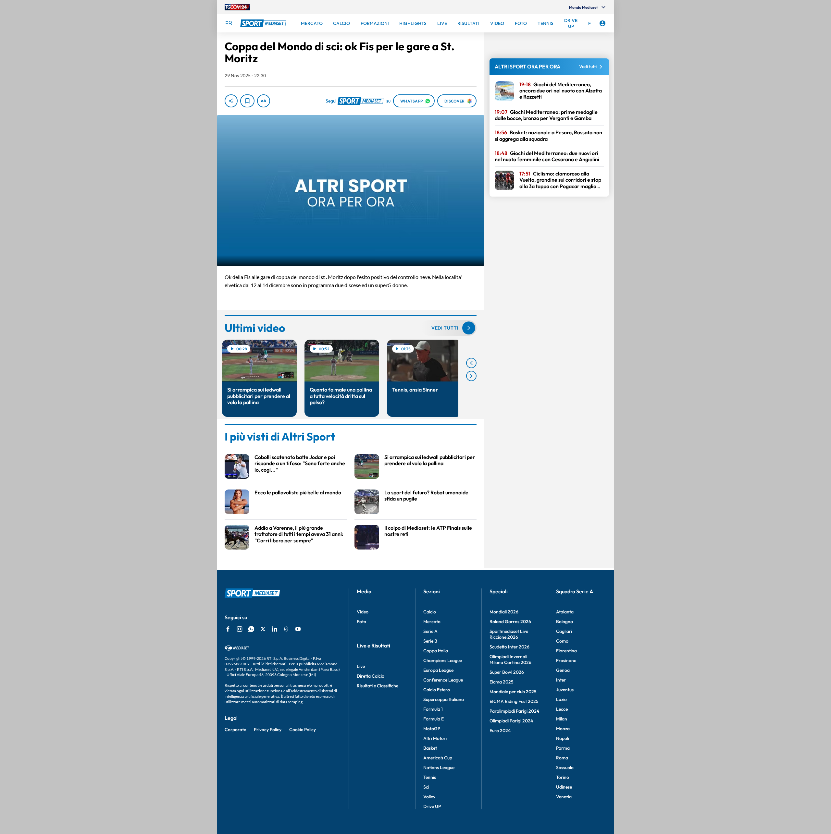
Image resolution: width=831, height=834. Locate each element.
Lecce (562, 709)
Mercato (431, 621)
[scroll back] (471, 363)
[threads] (286, 629)
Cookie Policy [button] (302, 729)
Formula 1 (433, 709)
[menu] (228, 23)
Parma (563, 748)
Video (362, 612)
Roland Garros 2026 (510, 621)
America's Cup (437, 758)
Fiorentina (566, 651)
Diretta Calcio (370, 676)
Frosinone (566, 660)
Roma (562, 758)
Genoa (563, 670)
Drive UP (432, 806)
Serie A (430, 631)
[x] (263, 629)
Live (361, 666)
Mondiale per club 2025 (513, 692)
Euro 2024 (500, 730)
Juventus (565, 690)
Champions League (442, 660)
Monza (563, 728)
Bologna (564, 621)
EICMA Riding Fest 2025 (514, 701)
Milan (561, 719)
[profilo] (602, 23)
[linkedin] (274, 629)
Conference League (443, 680)
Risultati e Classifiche (377, 686)
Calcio (429, 612)
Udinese (564, 787)
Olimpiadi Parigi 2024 (511, 721)
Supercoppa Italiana (443, 699)
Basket (430, 748)
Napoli (562, 738)
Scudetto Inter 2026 (509, 647)
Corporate (235, 729)
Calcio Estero (436, 690)
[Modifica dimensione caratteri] (263, 100)
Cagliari (564, 631)
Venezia (564, 797)
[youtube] (298, 629)
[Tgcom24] (237, 7)
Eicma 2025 (502, 682)
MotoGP (431, 728)
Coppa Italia (435, 651)
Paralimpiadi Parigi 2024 (514, 711)
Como (562, 641)
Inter (561, 680)
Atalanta (565, 612)
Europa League (438, 670)
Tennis (429, 777)
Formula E (433, 719)
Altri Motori (435, 738)
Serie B (430, 641)
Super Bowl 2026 (507, 672)
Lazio (561, 699)
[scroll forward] (471, 376)
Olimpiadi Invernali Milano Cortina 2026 (510, 659)
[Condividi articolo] (231, 100)
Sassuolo (565, 767)
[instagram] (239, 629)
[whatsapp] (251, 629)
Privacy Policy (267, 729)
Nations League (438, 767)
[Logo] (264, 23)
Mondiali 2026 (504, 612)
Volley (429, 797)
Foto (361, 621)
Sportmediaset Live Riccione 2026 (509, 634)
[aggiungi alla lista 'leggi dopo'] (247, 100)
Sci (426, 787)
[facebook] (228, 629)
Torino (562, 777)
